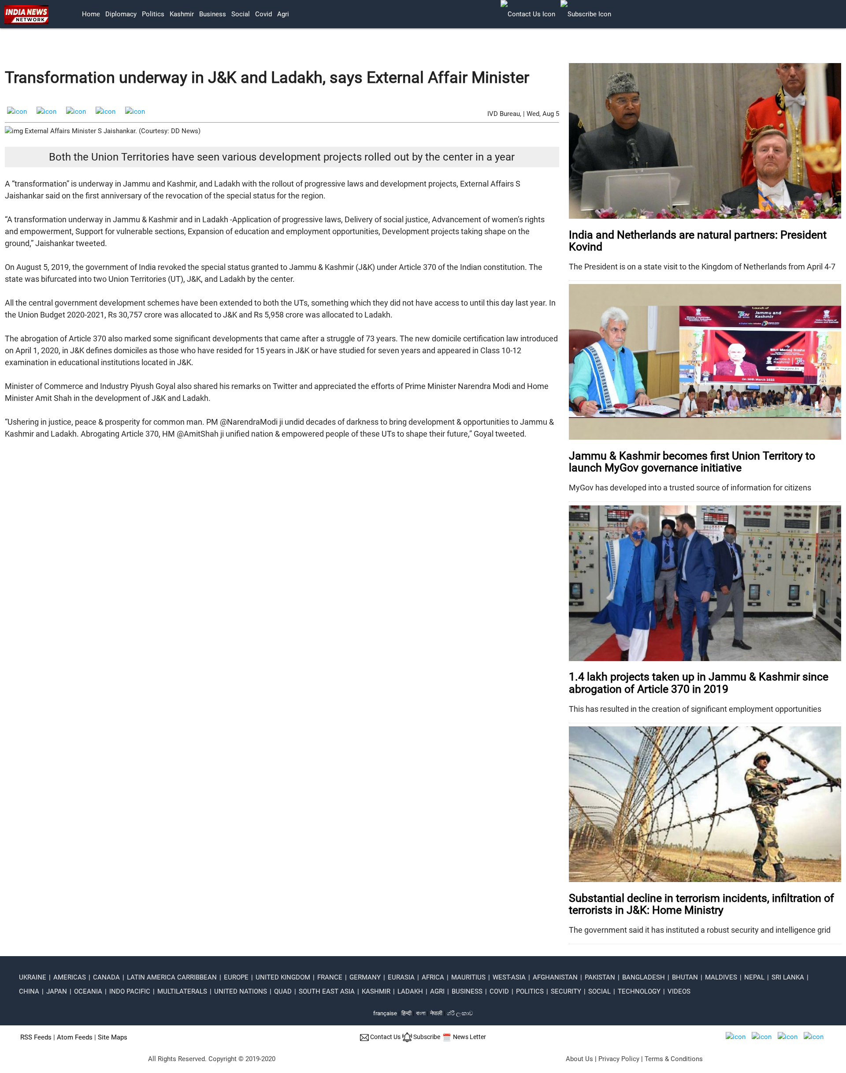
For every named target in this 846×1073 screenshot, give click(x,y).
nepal (754, 977)
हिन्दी (406, 1013)
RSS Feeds (36, 1037)
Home (91, 14)
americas (69, 977)
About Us (579, 1059)
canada (106, 977)
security (566, 991)
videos (679, 991)
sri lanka (788, 977)
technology (639, 991)
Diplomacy (121, 14)
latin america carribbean (172, 977)
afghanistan (555, 977)
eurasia (401, 977)
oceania (88, 991)
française (385, 1013)
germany (365, 977)
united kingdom (283, 977)
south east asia (327, 991)
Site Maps (112, 1037)
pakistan (600, 977)
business (212, 14)
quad (283, 991)
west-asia (509, 977)
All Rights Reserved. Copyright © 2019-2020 (211, 1059)
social (240, 14)
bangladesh (643, 977)
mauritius (468, 977)
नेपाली (436, 1013)
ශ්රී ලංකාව (460, 1013)
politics (153, 14)
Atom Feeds (75, 1037)
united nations (240, 991)
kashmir (182, 14)
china (29, 991)
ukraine (32, 977)
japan (56, 991)
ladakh (410, 991)
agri (283, 14)
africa (433, 977)
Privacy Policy (618, 1059)
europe (236, 977)
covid (263, 14)
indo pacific (129, 991)
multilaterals (182, 991)
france (329, 977)
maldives (721, 977)
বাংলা (421, 1013)
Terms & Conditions (674, 1059)
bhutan (685, 977)
